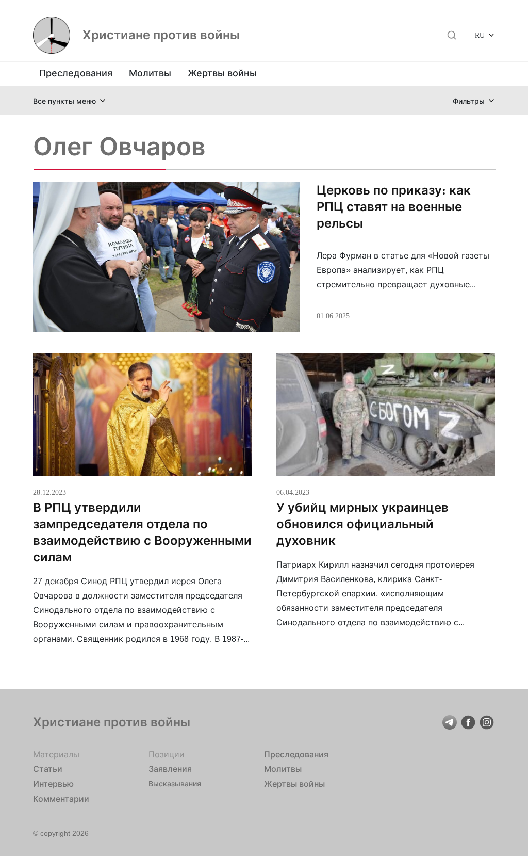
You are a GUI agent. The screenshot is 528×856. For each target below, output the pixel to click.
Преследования (75, 73)
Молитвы (150, 73)
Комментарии (61, 799)
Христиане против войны (161, 35)
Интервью (53, 784)
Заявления (170, 769)
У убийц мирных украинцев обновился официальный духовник (362, 524)
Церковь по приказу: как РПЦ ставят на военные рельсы (394, 207)
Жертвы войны (222, 73)
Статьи (47, 769)
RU (480, 34)
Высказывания (174, 783)
